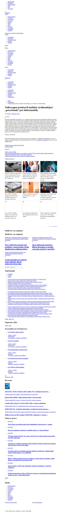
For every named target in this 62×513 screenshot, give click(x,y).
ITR (9, 7)
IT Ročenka (11, 19)
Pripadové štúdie (12, 40)
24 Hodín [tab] (10, 274)
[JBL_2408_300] (9, 319)
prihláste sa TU (8, 141)
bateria (12, 156)
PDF (9, 6)
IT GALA (10, 18)
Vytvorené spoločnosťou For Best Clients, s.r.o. (16, 505)
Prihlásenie (7, 12)
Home (9, 100)
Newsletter (10, 8)
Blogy (9, 23)
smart (22, 156)
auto (16, 156)
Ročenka (10, 41)
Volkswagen (8, 156)
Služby (6, 14)
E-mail (17, 113)
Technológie (11, 37)
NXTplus (10, 21)
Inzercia (10, 26)
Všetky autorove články (10, 152)
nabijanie (32, 156)
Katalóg (10, 42)
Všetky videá (8, 325)
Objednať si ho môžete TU (43, 140)
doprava (19, 156)
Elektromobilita (11, 4)
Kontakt (10, 30)
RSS (9, 25)
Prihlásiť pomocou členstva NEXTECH (14, 145)
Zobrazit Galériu (9, 146)
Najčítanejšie (11, 97)
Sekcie (6, 45)
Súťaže (9, 22)
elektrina (28, 156)
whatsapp (13, 113)
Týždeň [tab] (10, 275)
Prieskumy (10, 38)
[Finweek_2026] (9, 377)
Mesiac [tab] (9, 276)
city (25, 156)
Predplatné (10, 3)
